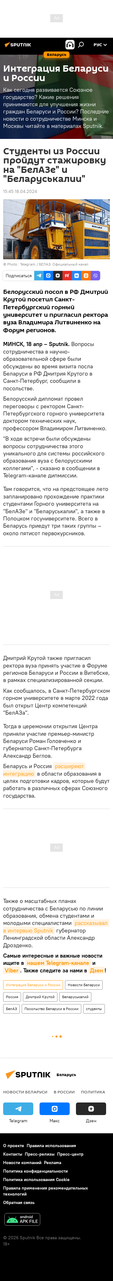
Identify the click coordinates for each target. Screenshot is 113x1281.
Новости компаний (22, 1162)
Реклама (52, 1162)
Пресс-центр (70, 1154)
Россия (12, 996)
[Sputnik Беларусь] (19, 47)
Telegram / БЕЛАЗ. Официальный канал (54, 264)
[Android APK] (22, 1220)
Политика (93, 1092)
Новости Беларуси (84, 984)
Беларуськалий (75, 996)
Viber (12, 970)
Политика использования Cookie (36, 1179)
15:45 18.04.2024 (20, 191)
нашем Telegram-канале (58, 962)
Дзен (96, 970)
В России (64, 1092)
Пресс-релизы (40, 1154)
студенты (94, 1008)
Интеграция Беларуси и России (33, 984)
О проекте (13, 1145)
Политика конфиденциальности (35, 1171)
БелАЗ (11, 1008)
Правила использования (51, 1145)
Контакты (12, 1154)
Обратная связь (19, 1202)
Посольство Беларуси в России (51, 1008)
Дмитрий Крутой (40, 996)
